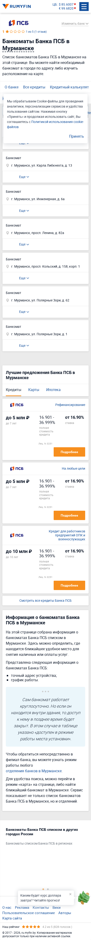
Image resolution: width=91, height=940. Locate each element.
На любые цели (73, 469)
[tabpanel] (43, 837)
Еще (22, 177)
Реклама (22, 907)
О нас (6, 907)
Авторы (64, 913)
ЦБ (54, 5)
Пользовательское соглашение (28, 913)
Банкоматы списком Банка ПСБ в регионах (39, 844)
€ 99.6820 (66, 8)
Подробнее (69, 452)
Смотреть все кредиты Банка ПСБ (45, 601)
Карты (33, 389)
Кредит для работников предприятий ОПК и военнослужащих (67, 535)
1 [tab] (43, 889)
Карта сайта (12, 918)
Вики (56, 907)
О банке (11, 87)
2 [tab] (48, 889)
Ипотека (53, 389)
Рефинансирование (70, 405)
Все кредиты (34, 87)
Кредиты (13, 389)
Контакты (41, 907)
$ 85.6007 (66, 5)
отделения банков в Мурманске (34, 770)
